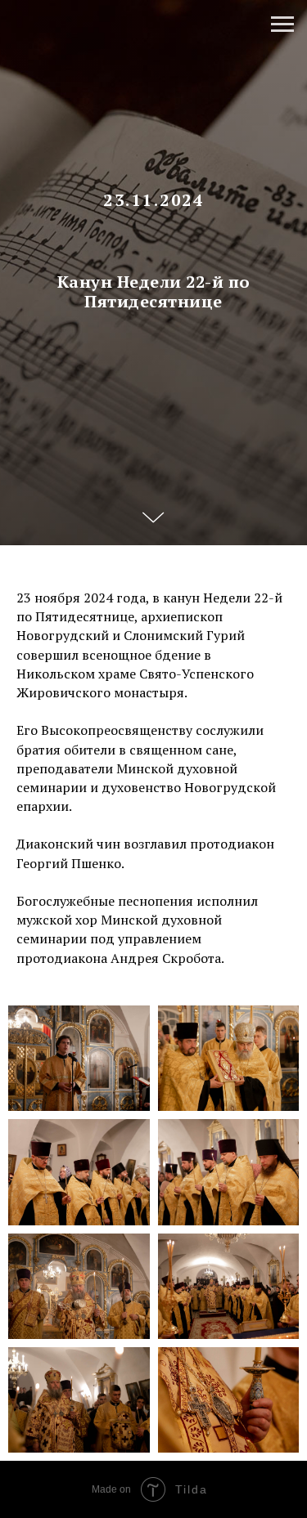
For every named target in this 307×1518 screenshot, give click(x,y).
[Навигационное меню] (282, 24)
